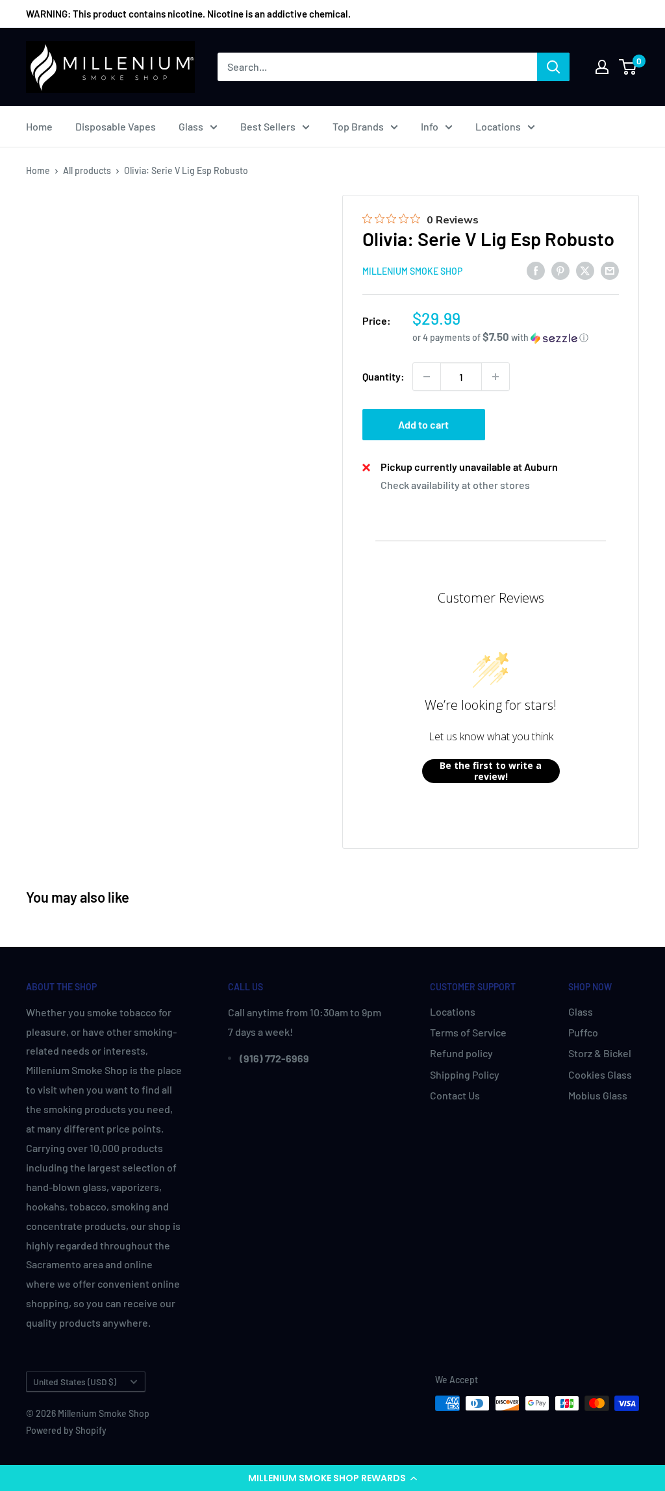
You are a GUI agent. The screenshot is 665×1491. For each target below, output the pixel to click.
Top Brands (358, 126)
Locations (498, 126)
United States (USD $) (74, 1381)
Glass (191, 126)
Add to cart (423, 424)
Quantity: (383, 376)
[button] (332, 1478)
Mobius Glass (597, 1095)
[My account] (602, 67)
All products (87, 170)
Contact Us (455, 1095)
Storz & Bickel (599, 1053)
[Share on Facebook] (536, 270)
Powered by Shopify (66, 1430)
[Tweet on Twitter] (585, 270)
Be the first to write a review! (491, 771)
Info (429, 126)
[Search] (553, 67)
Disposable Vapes (115, 126)
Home (39, 126)
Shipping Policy (464, 1074)
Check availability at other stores (455, 485)
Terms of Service (468, 1032)
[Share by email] (610, 270)
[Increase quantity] (495, 376)
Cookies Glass (600, 1074)
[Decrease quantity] (426, 376)
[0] (628, 67)
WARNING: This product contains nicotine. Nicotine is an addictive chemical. (188, 13)
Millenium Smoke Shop (412, 271)
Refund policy (461, 1053)
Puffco (583, 1032)
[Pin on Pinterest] (560, 270)
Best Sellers (267, 126)
